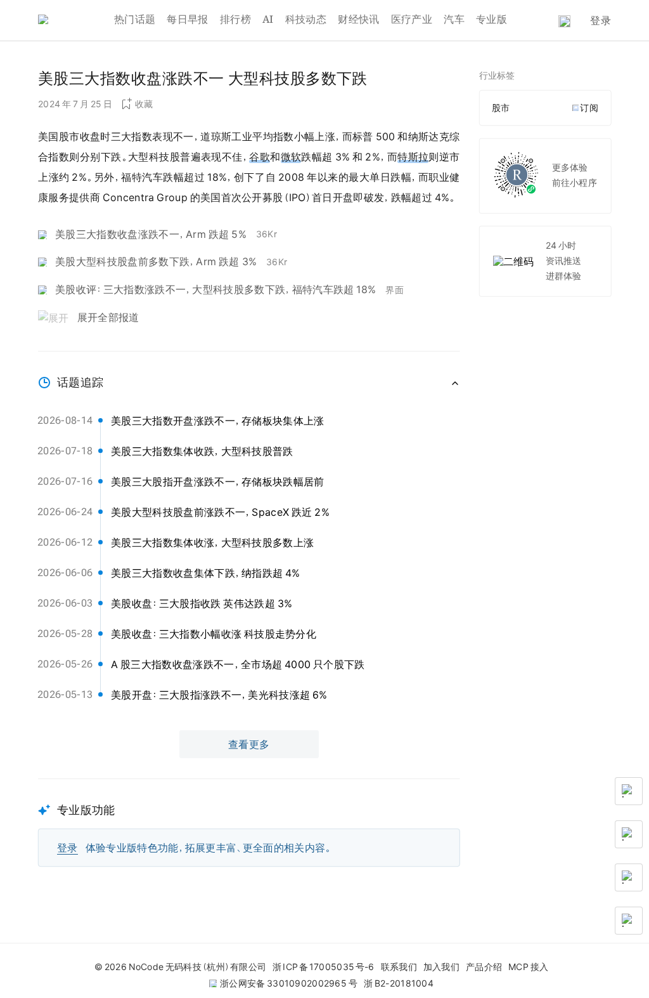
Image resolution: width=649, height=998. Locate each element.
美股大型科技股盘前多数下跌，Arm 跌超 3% (156, 261)
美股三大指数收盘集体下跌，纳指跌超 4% (205, 573)
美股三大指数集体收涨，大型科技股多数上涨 (212, 542)
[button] (249, 822)
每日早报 (187, 19)
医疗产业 (411, 19)
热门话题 (134, 19)
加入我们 (441, 966)
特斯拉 (412, 157)
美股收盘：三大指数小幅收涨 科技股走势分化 (213, 634)
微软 (291, 157)
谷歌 (259, 157)
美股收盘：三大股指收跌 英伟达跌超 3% (201, 603)
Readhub (76, 20)
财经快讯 (358, 19)
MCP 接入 (528, 966)
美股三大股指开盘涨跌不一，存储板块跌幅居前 (217, 481)
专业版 (491, 19)
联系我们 (399, 966)
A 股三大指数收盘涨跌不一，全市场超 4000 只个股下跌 (237, 664)
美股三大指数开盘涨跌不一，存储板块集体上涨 (217, 421)
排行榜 (235, 19)
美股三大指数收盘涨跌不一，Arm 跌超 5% (151, 234)
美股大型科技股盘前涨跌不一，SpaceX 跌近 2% (220, 512)
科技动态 (305, 19)
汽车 (454, 19)
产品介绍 (484, 966)
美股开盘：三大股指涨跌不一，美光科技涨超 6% (219, 695)
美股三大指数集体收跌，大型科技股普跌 (202, 451)
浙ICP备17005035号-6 (323, 966)
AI (268, 19)
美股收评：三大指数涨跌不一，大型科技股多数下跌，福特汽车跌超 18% (215, 289)
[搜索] (564, 21)
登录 (600, 20)
